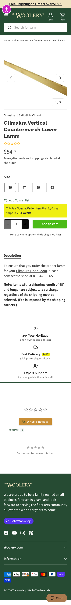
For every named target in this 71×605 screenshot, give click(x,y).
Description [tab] (12, 255)
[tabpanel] (35, 285)
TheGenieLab (42, 590)
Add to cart (50, 224)
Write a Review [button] (37, 421)
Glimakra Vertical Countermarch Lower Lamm (39, 40)
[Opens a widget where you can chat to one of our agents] (56, 598)
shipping (37, 158)
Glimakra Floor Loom (31, 271)
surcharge (51, 289)
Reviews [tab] (14, 429)
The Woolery (19, 590)
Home (7, 40)
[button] (63, 16)
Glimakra (10, 115)
